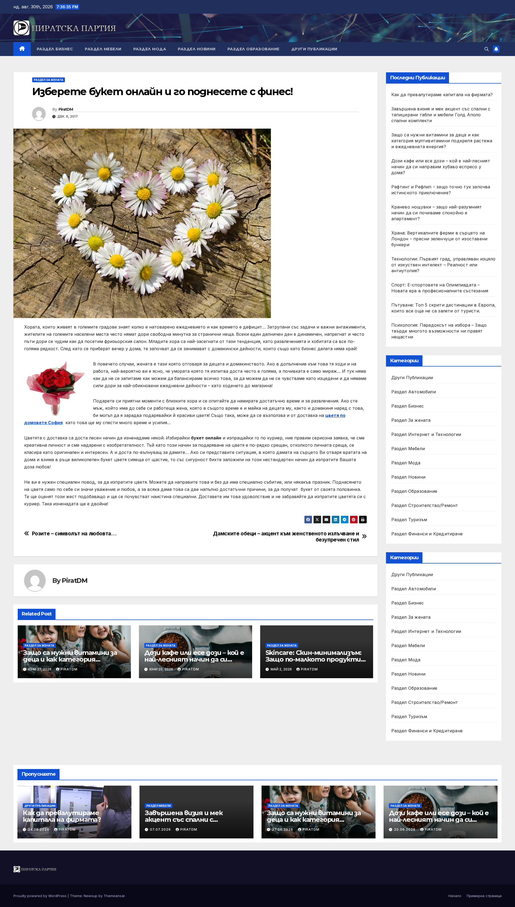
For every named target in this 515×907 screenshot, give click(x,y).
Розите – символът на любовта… (74, 534)
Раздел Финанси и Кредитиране (427, 533)
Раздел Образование (253, 49)
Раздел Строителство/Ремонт (424, 505)
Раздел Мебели (103, 49)
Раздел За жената (48, 79)
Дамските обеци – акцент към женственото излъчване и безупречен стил (286, 537)
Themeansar (114, 896)
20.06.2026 (405, 829)
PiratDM (65, 109)
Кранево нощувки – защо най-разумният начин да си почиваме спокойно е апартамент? (436, 212)
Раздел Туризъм (409, 519)
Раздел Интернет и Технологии (426, 434)
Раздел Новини (197, 49)
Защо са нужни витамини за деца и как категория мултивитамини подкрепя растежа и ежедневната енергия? (441, 140)
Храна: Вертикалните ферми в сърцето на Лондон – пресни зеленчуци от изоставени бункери (439, 238)
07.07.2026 (161, 829)
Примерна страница (484, 896)
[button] (486, 49)
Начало (454, 896)
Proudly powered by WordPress (40, 896)
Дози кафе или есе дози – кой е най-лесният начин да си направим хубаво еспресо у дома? (440, 166)
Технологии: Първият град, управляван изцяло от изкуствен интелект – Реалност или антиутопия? (443, 264)
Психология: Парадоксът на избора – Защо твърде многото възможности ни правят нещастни (439, 330)
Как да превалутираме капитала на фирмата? (442, 94)
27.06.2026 (283, 829)
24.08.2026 (39, 829)
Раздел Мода (149, 49)
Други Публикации (314, 49)
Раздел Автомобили (413, 391)
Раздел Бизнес (55, 49)
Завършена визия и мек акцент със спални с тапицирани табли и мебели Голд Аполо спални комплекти (441, 114)
